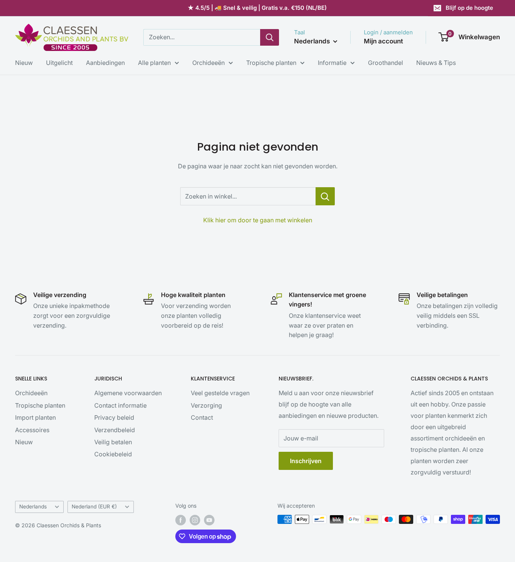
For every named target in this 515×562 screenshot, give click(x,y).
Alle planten (154, 62)
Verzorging (206, 405)
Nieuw (24, 62)
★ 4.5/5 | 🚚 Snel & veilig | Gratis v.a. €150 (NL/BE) (257, 7)
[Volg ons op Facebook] (180, 520)
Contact (202, 417)
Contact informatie (120, 405)
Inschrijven (306, 461)
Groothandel (385, 62)
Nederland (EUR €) (94, 506)
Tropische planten (271, 62)
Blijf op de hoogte (469, 7)
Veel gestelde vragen (220, 393)
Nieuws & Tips (436, 62)
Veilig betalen (113, 442)
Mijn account (383, 41)
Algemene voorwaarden (128, 393)
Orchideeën (208, 62)
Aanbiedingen (105, 62)
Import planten (35, 417)
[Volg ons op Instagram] (195, 520)
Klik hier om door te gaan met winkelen (257, 220)
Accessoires (32, 430)
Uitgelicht (59, 62)
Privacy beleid (114, 417)
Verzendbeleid (114, 430)
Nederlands (33, 506)
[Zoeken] (269, 37)
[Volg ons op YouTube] (209, 520)
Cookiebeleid (113, 454)
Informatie (332, 62)
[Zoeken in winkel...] (325, 196)
